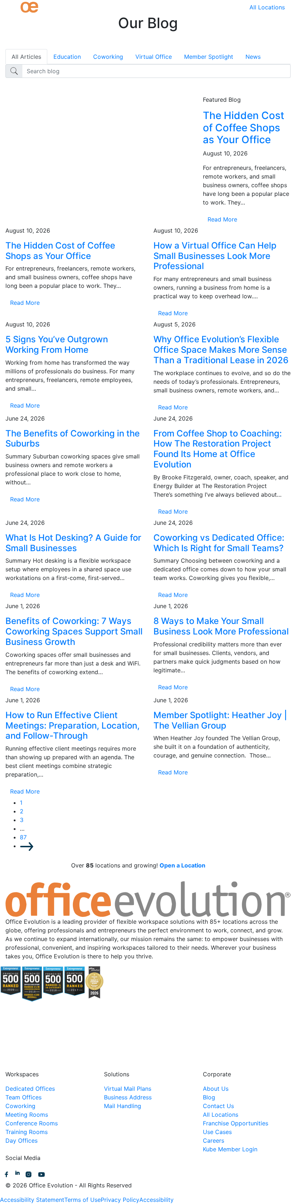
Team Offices (23, 1097)
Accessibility (156, 1199)
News (253, 56)
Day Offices (21, 1140)
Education (67, 56)
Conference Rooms (31, 1123)
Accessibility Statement (32, 1199)
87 (23, 837)
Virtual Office (153, 56)
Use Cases (217, 1131)
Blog (209, 1097)
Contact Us (218, 1105)
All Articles (26, 56)
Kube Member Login (230, 1149)
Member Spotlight (208, 56)
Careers (213, 1140)
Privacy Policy (120, 1199)
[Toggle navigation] (10, 7)
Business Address (128, 1097)
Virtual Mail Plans (127, 1088)
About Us (215, 1088)
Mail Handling (122, 1105)
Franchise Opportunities (235, 1123)
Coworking (108, 56)
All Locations (267, 7)
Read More (222, 219)
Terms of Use (82, 1199)
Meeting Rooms (26, 1114)
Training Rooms (26, 1131)
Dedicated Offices (30, 1088)
